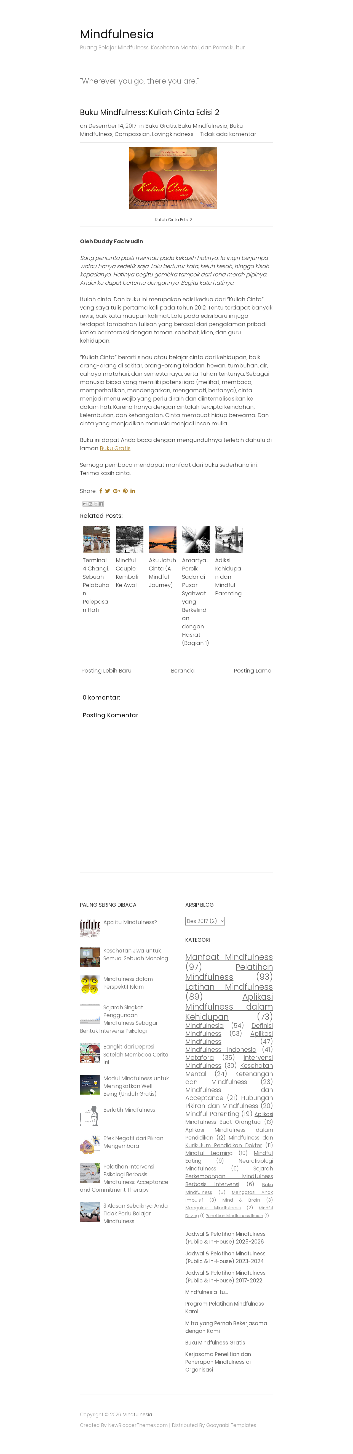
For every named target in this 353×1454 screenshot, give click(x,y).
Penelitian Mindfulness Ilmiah (234, 1215)
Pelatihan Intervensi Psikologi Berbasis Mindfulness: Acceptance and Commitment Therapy (124, 1178)
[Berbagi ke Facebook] (101, 504)
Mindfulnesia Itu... (206, 1292)
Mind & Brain (241, 1200)
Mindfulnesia (117, 34)
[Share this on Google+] (117, 491)
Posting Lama (253, 670)
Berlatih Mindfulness (129, 1110)
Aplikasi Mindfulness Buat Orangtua (229, 1118)
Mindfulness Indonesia (220, 1049)
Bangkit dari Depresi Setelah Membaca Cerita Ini (136, 1054)
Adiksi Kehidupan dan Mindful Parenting (228, 576)
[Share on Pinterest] (125, 491)
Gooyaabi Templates (231, 1425)
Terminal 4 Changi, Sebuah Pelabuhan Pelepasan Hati (96, 585)
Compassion (132, 134)
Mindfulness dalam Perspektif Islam (128, 983)
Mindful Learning (209, 1153)
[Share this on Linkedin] (133, 491)
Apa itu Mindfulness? (130, 922)
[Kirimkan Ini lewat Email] (85, 504)
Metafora (199, 1057)
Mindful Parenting (212, 1113)
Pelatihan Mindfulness (229, 972)
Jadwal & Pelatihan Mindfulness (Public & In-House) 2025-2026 (225, 1237)
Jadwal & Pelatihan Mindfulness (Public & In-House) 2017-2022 (225, 1276)
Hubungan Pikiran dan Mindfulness (229, 1101)
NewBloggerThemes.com (138, 1425)
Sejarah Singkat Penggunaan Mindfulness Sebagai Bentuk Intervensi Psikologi (118, 1019)
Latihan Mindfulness (229, 987)
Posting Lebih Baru (106, 670)
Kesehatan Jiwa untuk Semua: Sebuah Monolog (135, 954)
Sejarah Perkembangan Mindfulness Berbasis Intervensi (229, 1176)
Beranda (183, 670)
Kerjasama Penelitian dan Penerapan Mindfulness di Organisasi (218, 1362)
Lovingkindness (172, 134)
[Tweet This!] (108, 491)
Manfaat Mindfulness (229, 957)
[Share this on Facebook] (101, 491)
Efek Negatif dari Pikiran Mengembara (133, 1142)
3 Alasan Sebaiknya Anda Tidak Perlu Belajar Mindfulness (135, 1213)
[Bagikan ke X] (95, 504)
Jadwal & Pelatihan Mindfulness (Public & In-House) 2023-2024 (225, 1257)
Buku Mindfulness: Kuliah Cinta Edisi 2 (149, 112)
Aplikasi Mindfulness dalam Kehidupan (229, 1007)
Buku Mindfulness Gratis (215, 1342)
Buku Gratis (160, 126)
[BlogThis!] (90, 504)
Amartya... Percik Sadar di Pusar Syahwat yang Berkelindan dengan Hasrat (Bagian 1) (195, 601)
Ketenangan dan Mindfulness (229, 1077)
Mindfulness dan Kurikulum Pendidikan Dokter (229, 1141)
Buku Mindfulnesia (203, 126)
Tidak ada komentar (228, 134)
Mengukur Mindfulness (213, 1207)
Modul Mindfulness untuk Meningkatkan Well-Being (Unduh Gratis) (136, 1086)
